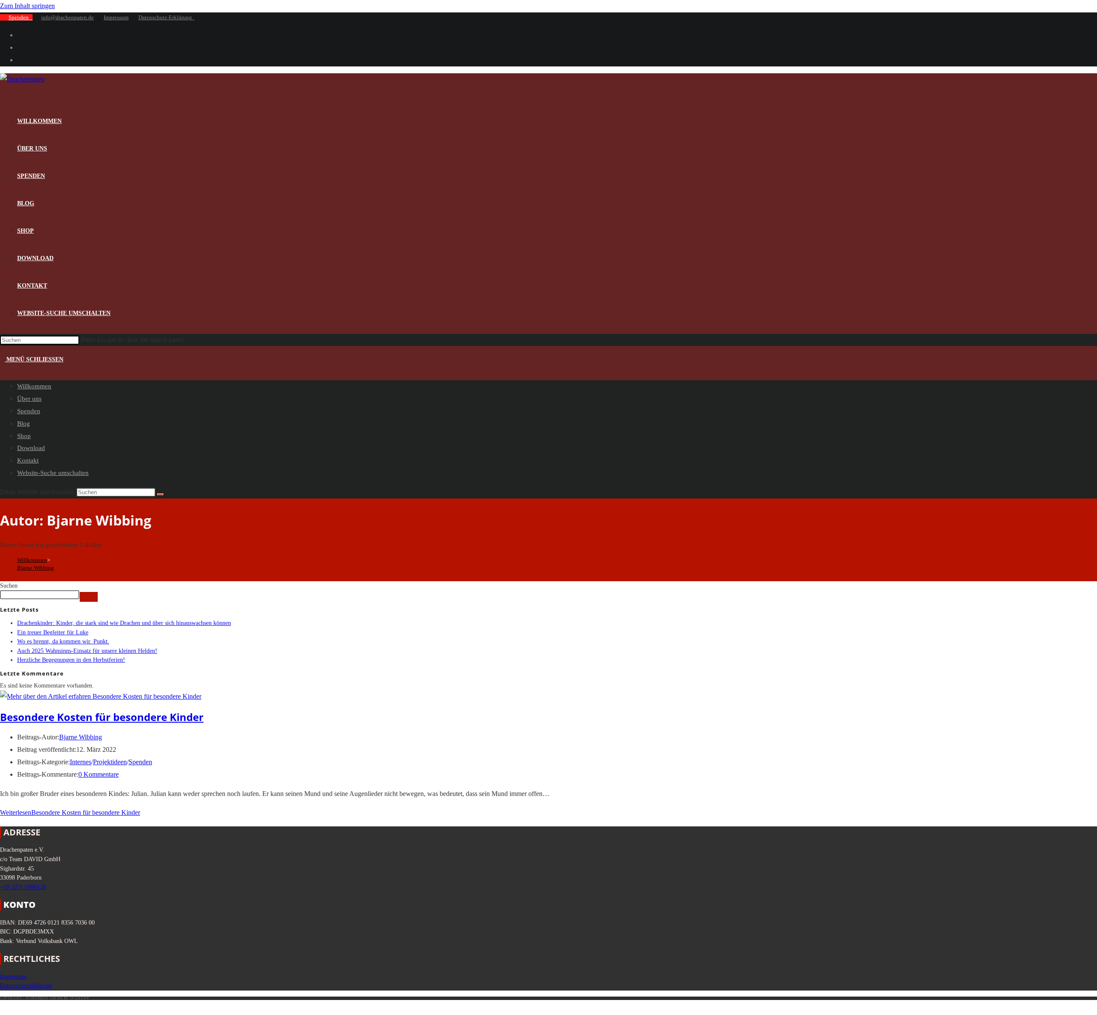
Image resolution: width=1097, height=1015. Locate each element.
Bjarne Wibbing (35, 568)
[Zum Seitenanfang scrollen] (3, 1007)
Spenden (21, 17)
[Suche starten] (160, 494)
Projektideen (110, 762)
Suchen (9, 585)
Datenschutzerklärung (26, 985)
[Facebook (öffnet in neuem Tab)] (19, 35)
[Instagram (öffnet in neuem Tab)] (19, 47)
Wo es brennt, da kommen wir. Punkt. (63, 641)
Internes (80, 762)
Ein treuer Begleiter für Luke (52, 632)
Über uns (29, 398)
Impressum (116, 17)
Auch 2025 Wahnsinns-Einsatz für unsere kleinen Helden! (87, 650)
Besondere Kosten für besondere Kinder (102, 717)
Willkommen (34, 386)
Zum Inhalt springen (27, 5)
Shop (24, 435)
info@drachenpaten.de (67, 17)
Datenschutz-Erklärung (166, 17)
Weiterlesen (70, 812)
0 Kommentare (98, 774)
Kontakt (28, 460)
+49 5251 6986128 (23, 886)
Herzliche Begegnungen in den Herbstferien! (71, 659)
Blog (23, 423)
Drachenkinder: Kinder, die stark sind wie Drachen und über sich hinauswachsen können (124, 622)
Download (31, 447)
